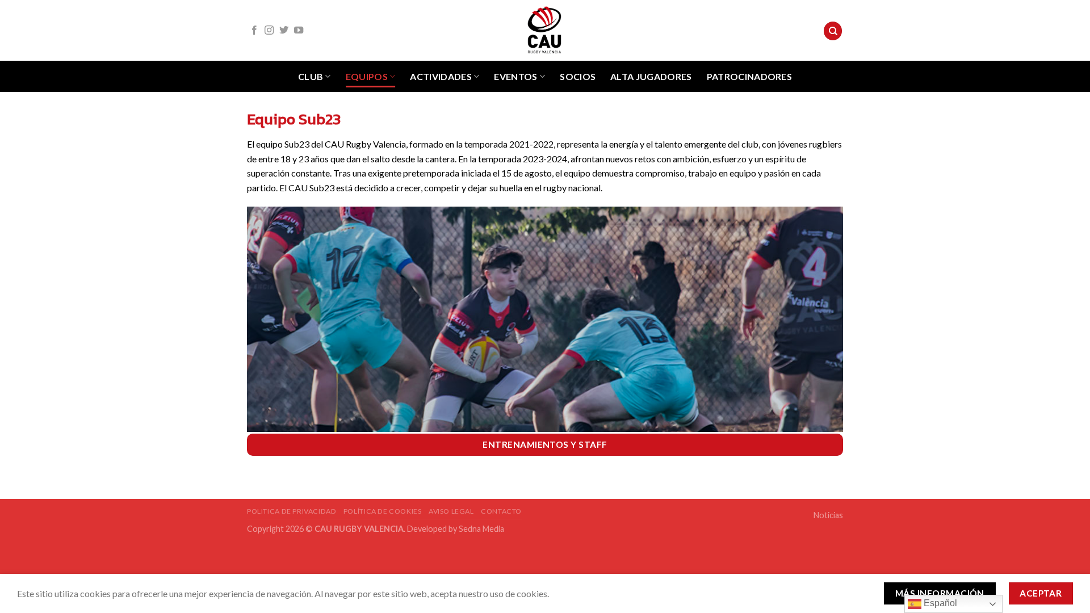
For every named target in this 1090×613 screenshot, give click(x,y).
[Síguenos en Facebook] (254, 31)
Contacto (501, 511)
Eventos (515, 76)
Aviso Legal (451, 511)
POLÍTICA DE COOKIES (382, 511)
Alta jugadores (650, 76)
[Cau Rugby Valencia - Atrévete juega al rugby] (545, 30)
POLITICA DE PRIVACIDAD (291, 511)
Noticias (828, 515)
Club (310, 76)
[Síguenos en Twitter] (283, 31)
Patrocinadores (749, 76)
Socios (578, 76)
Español (939, 603)
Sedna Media (481, 529)
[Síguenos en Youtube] (298, 31)
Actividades (441, 76)
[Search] (833, 31)
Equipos (367, 76)
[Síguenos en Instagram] (269, 31)
